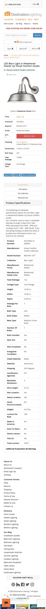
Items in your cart (24, 42)
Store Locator (8, 24)
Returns (7, 486)
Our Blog (19, 24)
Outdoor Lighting (11, 559)
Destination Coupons (13, 468)
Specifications (23, 185)
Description (23, 189)
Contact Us (8, 506)
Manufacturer (23, 198)
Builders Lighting (11, 524)
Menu (36, 5)
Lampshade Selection (13, 552)
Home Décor (9, 569)
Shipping (8, 489)
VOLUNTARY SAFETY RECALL (23, 578)
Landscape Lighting (12, 572)
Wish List (35, 48)
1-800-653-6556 (14, 4)
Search (38, 35)
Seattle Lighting (10, 517)
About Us (27, 24)
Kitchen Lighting (11, 555)
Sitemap (7, 475)
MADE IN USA (9, 503)
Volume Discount (11, 499)
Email (17, 175)
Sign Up (22, 48)
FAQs (6, 483)
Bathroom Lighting (12, 539)
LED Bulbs (8, 545)
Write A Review (27, 175)
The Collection (23, 193)
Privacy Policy (9, 493)
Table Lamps (9, 565)
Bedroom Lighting (11, 542)
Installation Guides (12, 535)
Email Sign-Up (10, 471)
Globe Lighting (10, 521)
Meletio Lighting (11, 527)
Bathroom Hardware (12, 562)
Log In (9, 48)
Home (6, 55)
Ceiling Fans (9, 549)
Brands (35, 24)
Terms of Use (9, 496)
